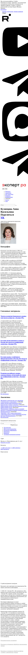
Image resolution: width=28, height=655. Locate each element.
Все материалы (5, 394)
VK (2, 217)
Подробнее (3, 9)
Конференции (9, 197)
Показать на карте (5, 442)
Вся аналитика (4, 417)
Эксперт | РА (5, 11)
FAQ (6, 201)
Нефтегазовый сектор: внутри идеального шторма (14, 406)
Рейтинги (7, 191)
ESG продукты (9, 194)
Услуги (7, 200)
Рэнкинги (7, 195)
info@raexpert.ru (5, 449)
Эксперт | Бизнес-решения (16, 11)
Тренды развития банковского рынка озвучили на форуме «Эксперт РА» (13, 317)
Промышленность (5, 411)
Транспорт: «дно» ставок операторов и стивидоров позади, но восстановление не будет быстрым (13, 414)
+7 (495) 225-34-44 (5, 447)
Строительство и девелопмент (9, 402)
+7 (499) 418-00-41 (15, 447)
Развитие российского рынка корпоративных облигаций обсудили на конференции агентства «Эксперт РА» (13, 375)
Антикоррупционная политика (12, 434)
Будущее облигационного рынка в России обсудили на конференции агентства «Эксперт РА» (12, 342)
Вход (4, 13)
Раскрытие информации (10, 430)
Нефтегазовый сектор (6, 407)
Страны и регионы (13, 404)
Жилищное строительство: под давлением (12, 400)
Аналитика (8, 193)
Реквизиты (6, 431)
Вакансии (6, 433)
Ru (6, 188)
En (3, 188)
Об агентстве (7, 427)
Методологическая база (10, 429)
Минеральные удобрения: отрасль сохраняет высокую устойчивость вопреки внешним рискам (14, 409)
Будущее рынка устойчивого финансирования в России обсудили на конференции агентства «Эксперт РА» (14, 358)
